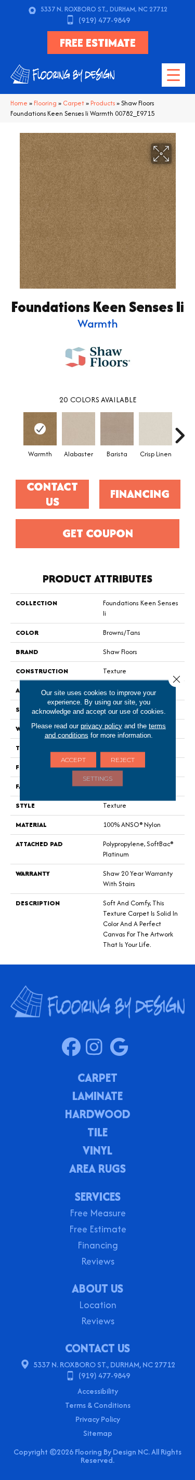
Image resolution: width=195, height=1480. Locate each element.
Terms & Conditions (98, 1405)
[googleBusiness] (121, 1047)
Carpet (73, 103)
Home (19, 103)
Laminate (97, 1097)
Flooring (45, 103)
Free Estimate (97, 1230)
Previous (15, 430)
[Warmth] (40, 429)
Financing (97, 1246)
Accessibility (97, 1391)
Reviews (97, 1262)
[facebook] (73, 1047)
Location (97, 1306)
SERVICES (98, 1196)
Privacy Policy (97, 1419)
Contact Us (52, 494)
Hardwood (98, 1115)
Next (179, 430)
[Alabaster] (78, 429)
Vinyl (97, 1151)
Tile (97, 1133)
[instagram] (97, 1047)
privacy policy (101, 725)
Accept (73, 759)
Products (102, 103)
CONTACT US (97, 1348)
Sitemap (97, 1433)
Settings (97, 778)
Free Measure (98, 1214)
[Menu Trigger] (173, 75)
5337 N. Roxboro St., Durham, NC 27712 (104, 9)
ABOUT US (97, 1288)
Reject (123, 759)
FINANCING (140, 493)
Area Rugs (97, 1169)
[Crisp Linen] (155, 429)
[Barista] (117, 429)
